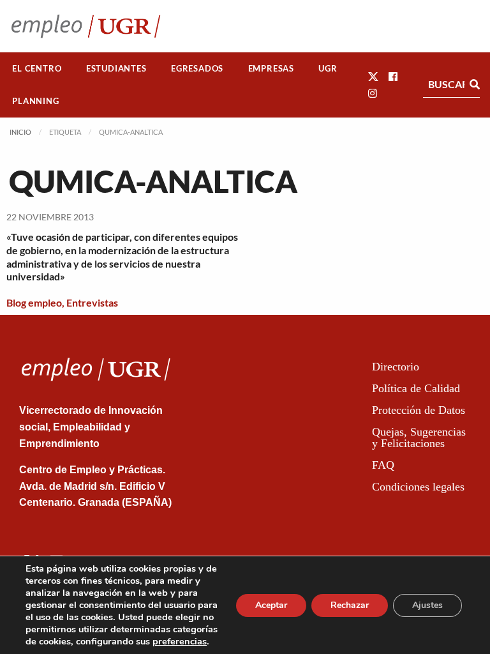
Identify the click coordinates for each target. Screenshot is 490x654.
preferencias (179, 641)
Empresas (271, 68)
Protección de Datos (418, 410)
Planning (35, 101)
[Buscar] (475, 84)
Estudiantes (116, 68)
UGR (327, 68)
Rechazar (349, 605)
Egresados (197, 68)
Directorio (395, 366)
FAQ (383, 465)
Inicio (20, 132)
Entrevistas (92, 302)
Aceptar (271, 605)
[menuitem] (37, 68)
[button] (373, 76)
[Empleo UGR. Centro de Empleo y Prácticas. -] (86, 26)
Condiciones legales (418, 486)
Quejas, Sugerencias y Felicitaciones (419, 437)
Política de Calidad (416, 388)
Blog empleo (34, 302)
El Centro (36, 68)
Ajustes (427, 605)
